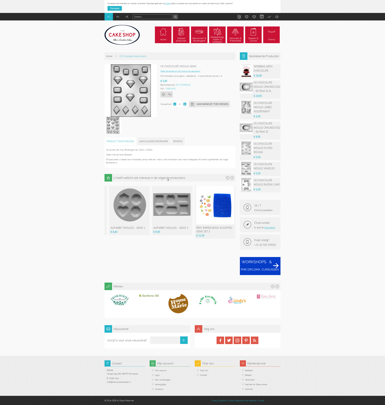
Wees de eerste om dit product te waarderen (180, 71)
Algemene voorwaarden (246, 400)
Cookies (231, 400)
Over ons (204, 370)
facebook (220, 340)
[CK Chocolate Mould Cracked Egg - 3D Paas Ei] (246, 127)
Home (109, 56)
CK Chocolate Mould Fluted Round (263, 148)
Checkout (159, 389)
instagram (237, 340)
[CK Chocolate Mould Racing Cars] (246, 184)
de (127, 16)
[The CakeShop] (122, 35)
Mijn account (246, 16)
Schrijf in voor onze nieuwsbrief (126, 340)
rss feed (254, 340)
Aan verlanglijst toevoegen (163, 94)
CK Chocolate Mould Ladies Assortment (263, 107)
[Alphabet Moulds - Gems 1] (129, 187)
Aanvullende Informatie (153, 141)
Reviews (177, 141)
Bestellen (249, 370)
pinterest (246, 340)
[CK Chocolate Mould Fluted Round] (246, 148)
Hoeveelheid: (166, 104)
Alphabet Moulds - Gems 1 (128, 227)
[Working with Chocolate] (246, 70)
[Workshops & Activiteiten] (260, 258)
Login (157, 375)
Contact (203, 375)
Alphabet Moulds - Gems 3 (170, 227)
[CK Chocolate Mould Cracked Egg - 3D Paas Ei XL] (246, 86)
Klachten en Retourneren (256, 384)
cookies (168, 3)
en (118, 16)
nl (109, 16)
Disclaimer (222, 400)
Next (232, 178)
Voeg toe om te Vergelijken (170, 94)
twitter (229, 340)
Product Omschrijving (120, 141)
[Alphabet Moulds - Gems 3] (172, 187)
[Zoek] (175, 16)
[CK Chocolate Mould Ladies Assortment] (246, 107)
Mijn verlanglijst (254, 16)
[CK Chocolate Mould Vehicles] (246, 168)
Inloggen (276, 16)
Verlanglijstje (160, 384)
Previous (227, 178)
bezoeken (269, 227)
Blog (239, 16)
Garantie (249, 389)
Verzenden (250, 379)
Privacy (214, 400)
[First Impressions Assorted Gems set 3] (215, 187)
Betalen (269, 16)
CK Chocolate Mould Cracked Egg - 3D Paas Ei (267, 128)
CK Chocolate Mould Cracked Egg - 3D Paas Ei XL (267, 87)
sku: (162, 88)
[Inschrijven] (184, 340)
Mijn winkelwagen (261, 16)
